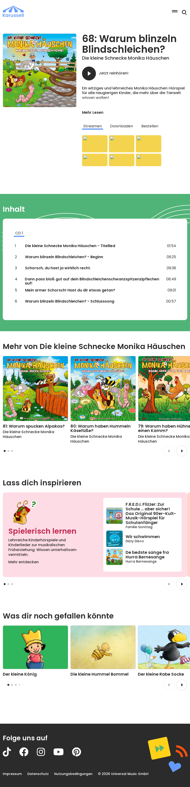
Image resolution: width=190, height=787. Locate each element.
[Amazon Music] (121, 143)
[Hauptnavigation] (174, 11)
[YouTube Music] (148, 160)
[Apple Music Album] (95, 143)
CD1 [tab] (19, 233)
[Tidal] (121, 160)
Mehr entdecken (23, 562)
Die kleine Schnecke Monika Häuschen (125, 58)
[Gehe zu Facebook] (28, 755)
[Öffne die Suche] (184, 12)
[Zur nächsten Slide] (181, 450)
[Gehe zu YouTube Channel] (62, 755)
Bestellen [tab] (149, 126)
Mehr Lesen (92, 112)
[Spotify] (148, 143)
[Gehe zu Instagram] (45, 755)
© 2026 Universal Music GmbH (123, 774)
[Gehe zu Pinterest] (80, 755)
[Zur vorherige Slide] (169, 450)
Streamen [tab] (92, 126)
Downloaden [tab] (121, 126)
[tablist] (134, 126)
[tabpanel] (134, 150)
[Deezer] (95, 160)
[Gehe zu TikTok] (11, 755)
